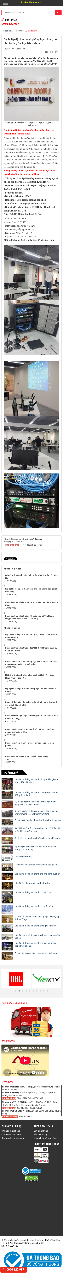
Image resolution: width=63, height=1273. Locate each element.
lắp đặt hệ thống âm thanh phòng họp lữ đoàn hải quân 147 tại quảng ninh (37, 829)
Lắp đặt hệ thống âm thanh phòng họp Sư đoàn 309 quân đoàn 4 (36, 793)
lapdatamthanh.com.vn (33, 1240)
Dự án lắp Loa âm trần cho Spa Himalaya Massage (38, 838)
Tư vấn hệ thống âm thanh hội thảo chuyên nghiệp (38, 820)
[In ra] (51, 51)
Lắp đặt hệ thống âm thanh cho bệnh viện (33, 892)
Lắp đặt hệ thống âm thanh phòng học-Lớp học (36, 926)
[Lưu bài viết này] (56, 51)
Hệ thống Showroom (29, 2)
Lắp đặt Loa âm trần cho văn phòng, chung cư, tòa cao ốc (37, 936)
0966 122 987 (15, 1269)
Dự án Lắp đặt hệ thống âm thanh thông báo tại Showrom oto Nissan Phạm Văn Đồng (36, 812)
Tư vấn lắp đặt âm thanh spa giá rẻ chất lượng (36, 953)
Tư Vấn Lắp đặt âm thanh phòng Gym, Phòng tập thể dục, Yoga (37, 918)
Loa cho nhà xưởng (23, 856)
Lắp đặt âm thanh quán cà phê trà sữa (32, 883)
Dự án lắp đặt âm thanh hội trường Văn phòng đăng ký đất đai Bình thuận (36, 803)
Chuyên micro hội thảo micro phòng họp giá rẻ (36, 865)
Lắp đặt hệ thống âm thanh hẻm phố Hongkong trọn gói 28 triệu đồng (36, 780)
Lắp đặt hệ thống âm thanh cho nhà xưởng (34, 906)
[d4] (46, 978)
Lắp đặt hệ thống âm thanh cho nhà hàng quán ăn (37, 874)
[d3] (16, 978)
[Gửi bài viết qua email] (46, 51)
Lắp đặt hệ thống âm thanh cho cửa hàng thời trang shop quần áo (35, 944)
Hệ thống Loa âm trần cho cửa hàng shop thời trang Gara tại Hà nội (35, 848)
